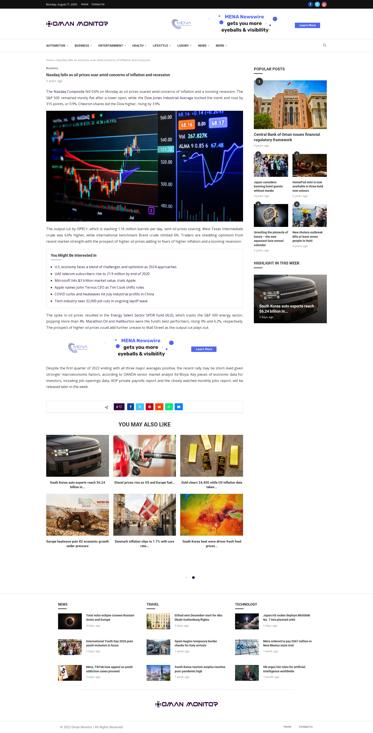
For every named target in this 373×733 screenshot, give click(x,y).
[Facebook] (310, 4)
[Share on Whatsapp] (169, 406)
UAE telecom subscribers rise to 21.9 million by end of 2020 (102, 273)
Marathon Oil (97, 321)
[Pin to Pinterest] (149, 406)
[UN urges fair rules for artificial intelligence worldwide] (247, 673)
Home (84, 4)
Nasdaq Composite (69, 91)
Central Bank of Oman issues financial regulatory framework (287, 137)
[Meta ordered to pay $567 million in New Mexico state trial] (247, 647)
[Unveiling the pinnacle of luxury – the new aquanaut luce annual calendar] (271, 215)
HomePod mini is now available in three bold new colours (307, 186)
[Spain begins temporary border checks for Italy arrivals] (158, 647)
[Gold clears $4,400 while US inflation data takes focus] (211, 456)
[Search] (324, 46)
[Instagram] (324, 4)
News (202, 45)
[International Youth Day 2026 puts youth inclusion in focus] (70, 647)
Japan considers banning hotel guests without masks (268, 186)
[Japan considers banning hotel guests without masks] (271, 165)
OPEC (81, 228)
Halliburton (125, 321)
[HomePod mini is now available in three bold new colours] (309, 165)
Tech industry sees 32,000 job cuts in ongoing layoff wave (101, 301)
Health (138, 45)
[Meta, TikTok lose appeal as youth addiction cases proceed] (70, 673)
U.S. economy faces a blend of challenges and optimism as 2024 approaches (116, 266)
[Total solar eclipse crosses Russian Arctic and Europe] (70, 621)
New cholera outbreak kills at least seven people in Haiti (307, 236)
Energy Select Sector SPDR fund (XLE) (142, 315)
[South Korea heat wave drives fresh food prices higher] (211, 515)
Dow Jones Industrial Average (168, 97)
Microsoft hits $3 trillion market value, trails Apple (95, 280)
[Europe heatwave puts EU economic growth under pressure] (77, 515)
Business (82, 45)
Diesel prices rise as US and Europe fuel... (144, 482)
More (220, 45)
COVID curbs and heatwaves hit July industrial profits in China (104, 294)
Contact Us (98, 4)
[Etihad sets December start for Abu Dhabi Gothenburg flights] (158, 621)
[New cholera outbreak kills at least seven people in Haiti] (309, 215)
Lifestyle (160, 45)
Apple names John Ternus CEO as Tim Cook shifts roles (99, 287)
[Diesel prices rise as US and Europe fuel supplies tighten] (144, 456)
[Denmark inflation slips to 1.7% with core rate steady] (144, 515)
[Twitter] (317, 4)
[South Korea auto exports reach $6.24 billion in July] (77, 456)
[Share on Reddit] (159, 406)
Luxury (183, 45)
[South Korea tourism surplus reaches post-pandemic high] (158, 673)
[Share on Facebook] (130, 406)
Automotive (55, 45)
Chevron (85, 103)
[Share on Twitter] (140, 406)
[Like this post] (120, 406)
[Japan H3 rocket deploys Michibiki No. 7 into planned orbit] (247, 621)
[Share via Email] (179, 406)
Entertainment (110, 45)
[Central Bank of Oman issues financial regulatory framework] (290, 104)
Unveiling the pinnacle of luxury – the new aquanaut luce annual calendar (271, 239)
